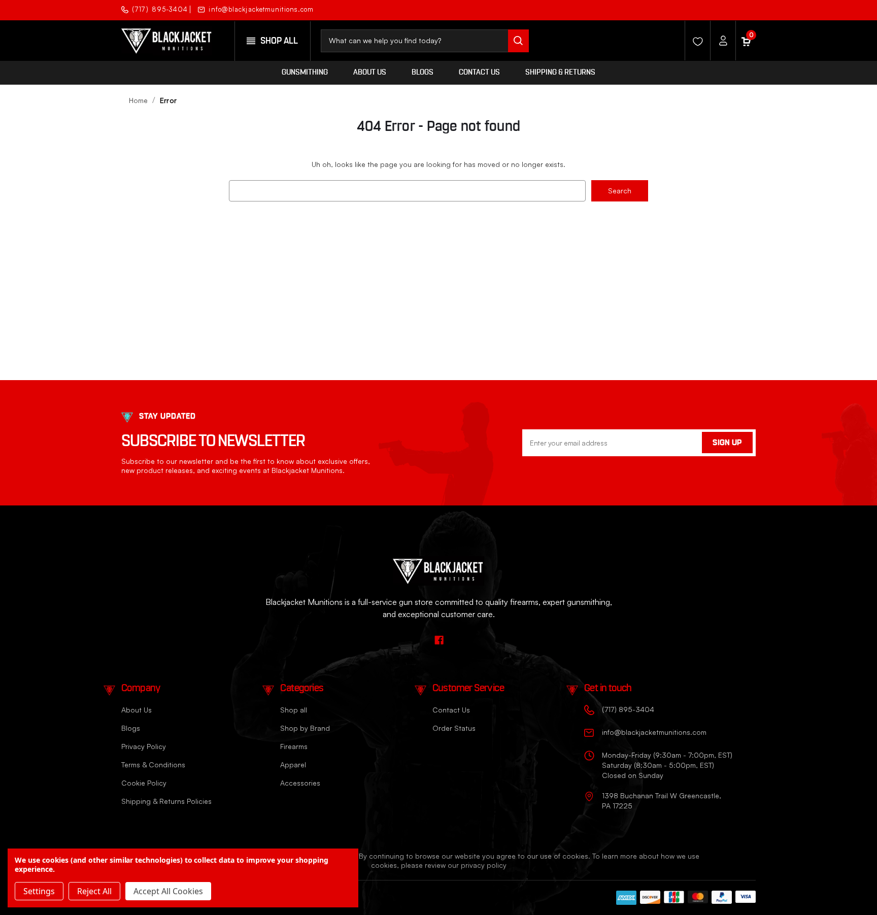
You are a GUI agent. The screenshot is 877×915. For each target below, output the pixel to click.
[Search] (518, 40)
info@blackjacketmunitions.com (261, 9)
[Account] (720, 40)
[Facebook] (747, 9)
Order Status (454, 728)
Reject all (94, 891)
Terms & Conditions (153, 764)
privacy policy (484, 865)
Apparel (293, 764)
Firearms (294, 746)
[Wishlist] (695, 40)
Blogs (422, 72)
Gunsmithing (305, 72)
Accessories (300, 782)
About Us (369, 72)
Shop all (293, 709)
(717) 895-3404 (160, 9)
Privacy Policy (143, 746)
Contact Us (479, 72)
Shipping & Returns (560, 72)
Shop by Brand (305, 728)
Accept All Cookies (168, 891)
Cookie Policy (143, 782)
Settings (39, 891)
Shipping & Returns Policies (166, 801)
